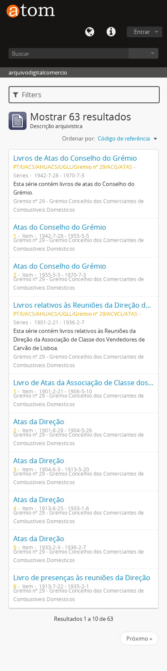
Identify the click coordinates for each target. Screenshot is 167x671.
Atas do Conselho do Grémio (59, 227)
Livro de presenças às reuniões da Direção (81, 577)
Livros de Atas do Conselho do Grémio (75, 158)
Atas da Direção (38, 421)
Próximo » (139, 638)
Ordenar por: (78, 138)
